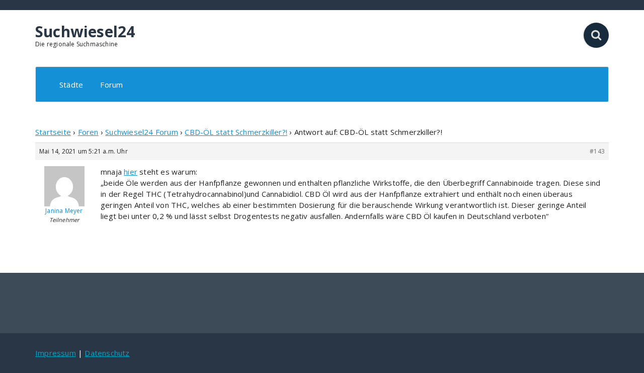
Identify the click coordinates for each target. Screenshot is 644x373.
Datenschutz (107, 353)
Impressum (55, 353)
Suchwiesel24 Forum (141, 132)
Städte (71, 85)
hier (130, 172)
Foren (88, 132)
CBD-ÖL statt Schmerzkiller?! (236, 132)
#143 (597, 151)
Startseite (53, 132)
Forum (111, 85)
